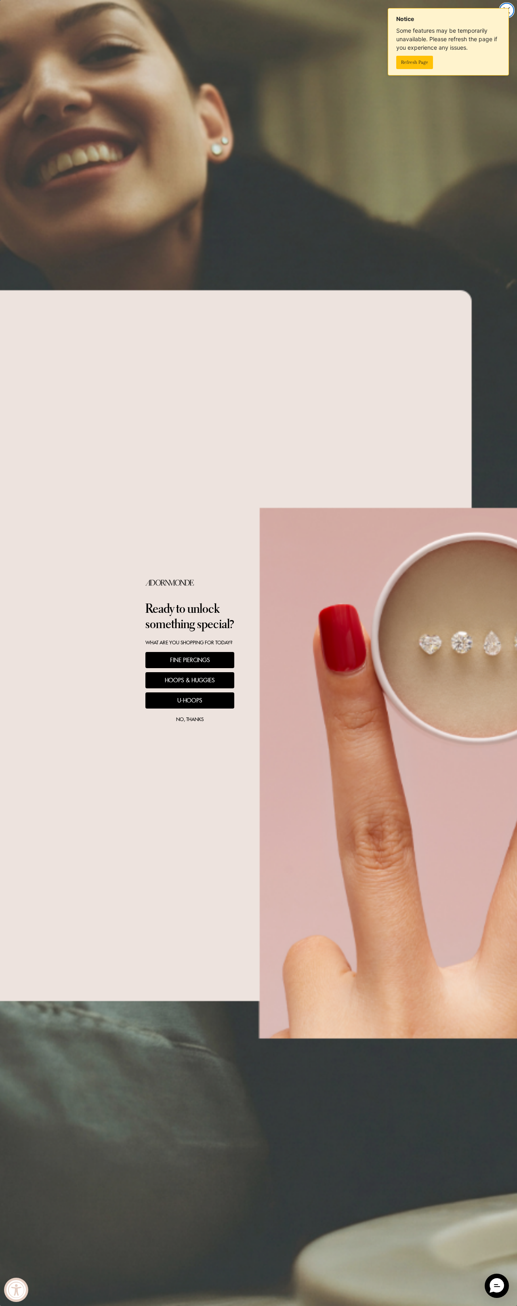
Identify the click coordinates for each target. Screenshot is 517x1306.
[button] (497, 1286)
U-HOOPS (189, 700)
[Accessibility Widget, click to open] (16, 1290)
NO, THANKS (190, 719)
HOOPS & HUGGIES (190, 680)
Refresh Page (414, 62)
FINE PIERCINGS (190, 660)
